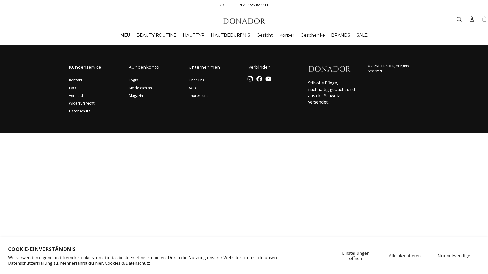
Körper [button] (286, 35)
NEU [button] (125, 35)
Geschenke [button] (313, 35)
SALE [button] (362, 35)
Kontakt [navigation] (75, 79)
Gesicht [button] (265, 35)
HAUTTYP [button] (194, 35)
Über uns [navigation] (196, 79)
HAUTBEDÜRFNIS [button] (230, 35)
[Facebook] (259, 78)
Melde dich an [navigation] (140, 87)
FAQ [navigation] (72, 87)
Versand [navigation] (76, 95)
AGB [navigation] (192, 87)
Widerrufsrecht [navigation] (82, 103)
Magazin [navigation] (136, 95)
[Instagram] (250, 78)
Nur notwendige (454, 256)
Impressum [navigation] (198, 95)
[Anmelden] (472, 19)
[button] (459, 19)
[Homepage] (244, 21)
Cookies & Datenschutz (127, 263)
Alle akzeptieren (405, 256)
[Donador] (329, 69)
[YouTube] (268, 78)
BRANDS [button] (340, 35)
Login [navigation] (133, 79)
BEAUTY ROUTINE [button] (156, 35)
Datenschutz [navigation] (79, 110)
